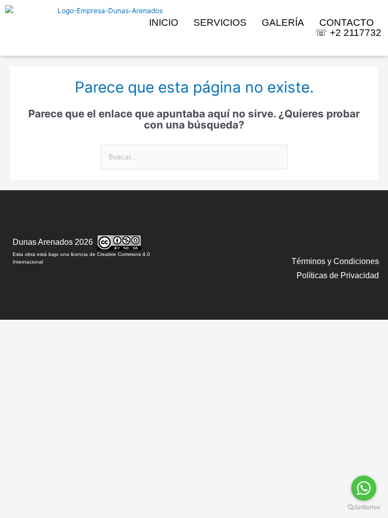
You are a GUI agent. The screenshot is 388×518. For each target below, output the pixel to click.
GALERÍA (283, 23)
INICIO (163, 23)
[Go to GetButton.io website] (364, 507)
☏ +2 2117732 (348, 33)
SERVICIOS (220, 23)
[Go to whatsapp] (363, 488)
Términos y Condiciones (335, 261)
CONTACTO (346, 23)
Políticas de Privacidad (338, 275)
